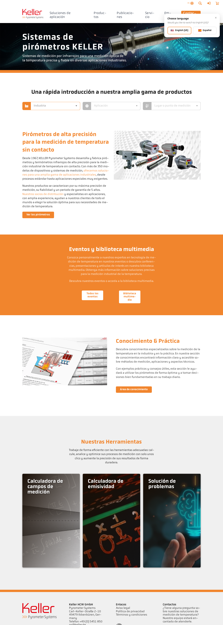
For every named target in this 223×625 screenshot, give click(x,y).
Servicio (149, 15)
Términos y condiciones (131, 614)
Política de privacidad (130, 611)
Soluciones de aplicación (60, 15)
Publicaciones (125, 15)
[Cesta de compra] (217, 3)
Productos (100, 15)
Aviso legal (123, 608)
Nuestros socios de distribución (43, 194)
